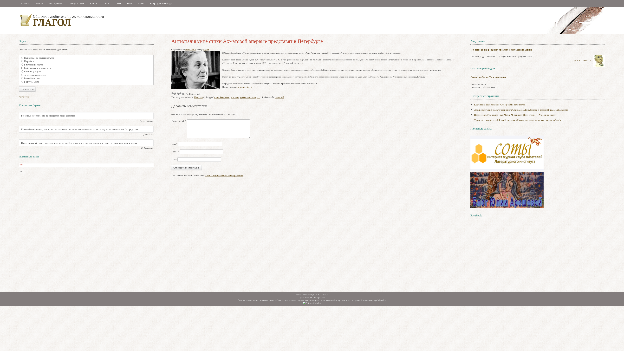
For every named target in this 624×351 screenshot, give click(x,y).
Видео (140, 3)
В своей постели (32, 78)
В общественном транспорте (38, 68)
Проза (118, 3)
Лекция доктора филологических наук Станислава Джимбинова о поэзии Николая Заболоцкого (521, 109)
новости (235, 97)
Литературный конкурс (160, 3)
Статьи (93, 3)
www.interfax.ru (245, 86)
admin (206, 49)
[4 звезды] (180, 93)
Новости (39, 3)
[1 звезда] (172, 93)
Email (175, 151)
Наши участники (76, 3)
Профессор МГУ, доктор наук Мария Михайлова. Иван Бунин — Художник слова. (515, 114)
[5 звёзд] (183, 93)
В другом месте (31, 81)
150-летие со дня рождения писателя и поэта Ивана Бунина (501, 49)
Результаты (24, 96)
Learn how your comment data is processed (224, 175)
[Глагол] (97, 33)
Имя (174, 143)
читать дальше (582, 59)
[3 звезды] (177, 93)
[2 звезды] (175, 93)
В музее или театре (33, 64)
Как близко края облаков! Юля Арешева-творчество (499, 104)
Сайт (174, 159)
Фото (129, 3)
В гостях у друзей (32, 71)
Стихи (106, 3)
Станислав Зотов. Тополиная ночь (488, 77)
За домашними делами (35, 74)
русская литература (250, 97)
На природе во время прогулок (39, 57)
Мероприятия (55, 3)
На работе (29, 61)
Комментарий (179, 121)
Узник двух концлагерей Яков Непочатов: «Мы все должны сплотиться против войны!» (517, 120)
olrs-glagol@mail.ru (377, 300)
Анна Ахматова (221, 97)
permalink (279, 97)
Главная (25, 3)
